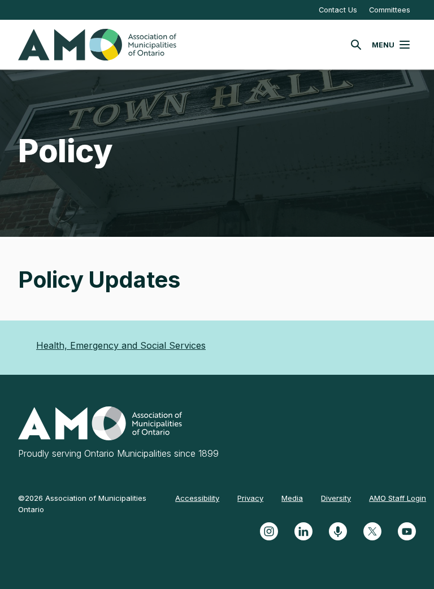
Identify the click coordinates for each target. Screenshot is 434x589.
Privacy (250, 498)
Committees (389, 10)
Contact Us (338, 10)
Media (292, 498)
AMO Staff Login (397, 498)
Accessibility (197, 498)
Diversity (336, 498)
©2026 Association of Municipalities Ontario (82, 503)
